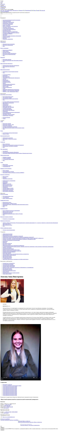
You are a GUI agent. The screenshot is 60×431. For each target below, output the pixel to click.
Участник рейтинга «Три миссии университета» (30, 425)
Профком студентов (7, 157)
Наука (1, 130)
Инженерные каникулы (7, 212)
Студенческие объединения (8, 159)
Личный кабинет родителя (8, 189)
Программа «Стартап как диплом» (10, 138)
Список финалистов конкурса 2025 (10, 394)
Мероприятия (5, 176)
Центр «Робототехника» (8, 198)
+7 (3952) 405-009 (9, 406)
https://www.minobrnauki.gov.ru (9, 416)
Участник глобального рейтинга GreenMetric (9, 420)
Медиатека (5, 34)
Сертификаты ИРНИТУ (7, 33)
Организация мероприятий (8, 248)
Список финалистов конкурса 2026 (10, 395)
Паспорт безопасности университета (10, 31)
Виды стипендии (6, 143)
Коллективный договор (7, 234)
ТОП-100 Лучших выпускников (9, 270)
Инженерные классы (7, 202)
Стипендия (2, 141)
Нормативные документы (8, 23)
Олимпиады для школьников (8, 218)
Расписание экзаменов (7, 125)
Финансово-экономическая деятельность (11, 89)
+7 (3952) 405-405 (7, 411)
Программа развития (7, 59)
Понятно (2, 429)
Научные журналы (6, 52)
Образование (3, 42)
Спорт (4, 88)
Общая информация (7, 21)
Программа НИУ (6, 76)
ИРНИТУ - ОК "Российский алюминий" (11, 90)
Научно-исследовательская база (9, 54)
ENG (4, 10)
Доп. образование (4, 149)
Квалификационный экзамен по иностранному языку (13, 127)
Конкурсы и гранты (7, 244)
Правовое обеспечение (7, 85)
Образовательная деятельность (9, 84)
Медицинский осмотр (7, 256)
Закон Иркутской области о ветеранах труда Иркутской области (15, 259)
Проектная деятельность (5, 220)
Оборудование (6, 51)
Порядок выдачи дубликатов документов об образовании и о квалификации (18, 267)
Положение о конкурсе (7, 384)
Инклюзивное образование (8, 191)
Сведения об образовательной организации (11, 20)
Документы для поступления (8, 114)
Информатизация (6, 81)
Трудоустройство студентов (8, 171)
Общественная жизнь (4, 155)
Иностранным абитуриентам (8, 110)
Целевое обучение (6, 117)
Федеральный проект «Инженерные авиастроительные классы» (15, 204)
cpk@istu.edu (5, 412)
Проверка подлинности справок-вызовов (11, 272)
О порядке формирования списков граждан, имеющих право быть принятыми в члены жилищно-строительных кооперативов (28, 246)
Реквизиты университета (8, 39)
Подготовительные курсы (8, 96)
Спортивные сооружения (8, 165)
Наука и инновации (4, 48)
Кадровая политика (7, 30)
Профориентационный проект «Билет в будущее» (13, 213)
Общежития (5, 111)
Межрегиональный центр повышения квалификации (13, 245)
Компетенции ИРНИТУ (7, 50)
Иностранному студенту (8, 184)
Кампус (4, 83)
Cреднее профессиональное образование (11, 101)
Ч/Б (2, 8)
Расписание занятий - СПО (8, 124)
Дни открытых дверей (7, 97)
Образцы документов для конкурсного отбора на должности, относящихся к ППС (19, 239)
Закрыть (2, 427)
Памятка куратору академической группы (11, 249)
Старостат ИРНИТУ (7, 158)
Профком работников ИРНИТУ (9, 251)
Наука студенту (6, 133)
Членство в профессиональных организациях (12, 35)
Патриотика (5, 181)
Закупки (4, 78)
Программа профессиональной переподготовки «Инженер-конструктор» (17, 153)
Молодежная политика (5, 69)
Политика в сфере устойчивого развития (11, 32)
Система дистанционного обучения (10, 126)
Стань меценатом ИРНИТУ (8, 28)
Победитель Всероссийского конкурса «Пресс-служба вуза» (30, 422)
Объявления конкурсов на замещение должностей (13, 236)
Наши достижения (6, 25)
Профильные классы (4, 200)
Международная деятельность (6, 63)
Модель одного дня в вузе (8, 211)
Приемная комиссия (7, 113)
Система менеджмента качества (9, 29)
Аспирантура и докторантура (9, 263)
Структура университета (8, 24)
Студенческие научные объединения (10, 132)
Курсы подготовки (4, 194)
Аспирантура (5, 104)
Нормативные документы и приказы (10, 146)
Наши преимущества (7, 105)
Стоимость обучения (7, 108)
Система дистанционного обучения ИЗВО (11, 240)
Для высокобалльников (7, 109)
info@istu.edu (6, 407)
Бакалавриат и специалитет (8, 102)
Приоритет (2, 57)
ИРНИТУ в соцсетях (7, 183)
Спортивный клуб (6, 166)
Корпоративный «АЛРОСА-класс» (10, 203)
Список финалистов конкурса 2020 (10, 388)
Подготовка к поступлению (6, 94)
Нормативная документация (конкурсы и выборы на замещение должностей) (18, 237)
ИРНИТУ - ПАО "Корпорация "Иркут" (11, 91)
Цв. (4, 8)
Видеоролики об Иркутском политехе (10, 98)
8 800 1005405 (14, 411)
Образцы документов (7, 247)
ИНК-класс (5, 205)
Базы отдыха (5, 164)
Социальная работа (6, 74)
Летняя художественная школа (9, 229)
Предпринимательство (5, 135)
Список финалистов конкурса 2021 (10, 389)
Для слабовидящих (8, 10)
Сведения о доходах (7, 27)
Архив (4, 118)
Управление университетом (8, 22)
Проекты (4, 177)
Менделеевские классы (7, 224)
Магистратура (5, 103)
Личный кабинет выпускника (9, 266)
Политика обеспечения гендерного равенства (12, 250)
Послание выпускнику (7, 268)
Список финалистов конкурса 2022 (10, 390)
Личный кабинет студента (8, 188)
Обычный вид (15, 10)
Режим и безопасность (7, 87)
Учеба (1, 121)
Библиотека (5, 75)
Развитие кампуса (6, 36)
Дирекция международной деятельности (11, 65)
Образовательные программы (9, 44)
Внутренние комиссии (7, 243)
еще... (4, 46)
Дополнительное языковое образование (11, 152)
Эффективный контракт (7, 233)
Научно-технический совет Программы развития (12, 60)
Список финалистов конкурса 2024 (10, 393)
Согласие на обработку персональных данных (12, 385)
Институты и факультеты (8, 45)
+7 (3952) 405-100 (6, 405)
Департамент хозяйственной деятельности (11, 77)
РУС (1, 10)
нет (1, 8)
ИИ (1, 6)
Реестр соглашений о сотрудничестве (10, 26)
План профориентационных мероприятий (11, 112)
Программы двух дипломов (8, 107)
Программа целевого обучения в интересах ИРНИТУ (13, 172)
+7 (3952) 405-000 (7, 404)
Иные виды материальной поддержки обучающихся (13, 145)
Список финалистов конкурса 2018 (10, 386)
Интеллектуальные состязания (6, 216)
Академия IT (5, 151)
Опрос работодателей (7, 273)
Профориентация (3, 208)
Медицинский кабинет (7, 185)
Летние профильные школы (6, 227)
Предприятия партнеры (7, 269)
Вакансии (5, 242)
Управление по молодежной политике (10, 71)
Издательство (5, 79)
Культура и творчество (4, 174)
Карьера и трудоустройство (5, 168)
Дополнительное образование (9, 265)
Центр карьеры (6, 170)
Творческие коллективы (7, 178)
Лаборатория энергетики (8, 137)
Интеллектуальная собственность (9, 53)
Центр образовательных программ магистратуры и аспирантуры (16, 253)
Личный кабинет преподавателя (9, 255)
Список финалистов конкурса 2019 (10, 387)
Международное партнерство (9, 66)
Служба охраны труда (7, 258)
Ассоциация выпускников (8, 264)
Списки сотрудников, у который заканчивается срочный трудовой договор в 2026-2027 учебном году (23, 238)
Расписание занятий (7, 123)
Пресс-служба (5, 86)
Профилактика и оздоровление (9, 180)
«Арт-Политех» (6, 197)
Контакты (5, 37)
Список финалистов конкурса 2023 (10, 391)
